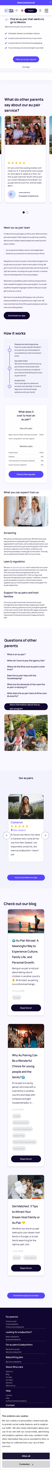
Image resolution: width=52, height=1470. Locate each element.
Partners (9, 1383)
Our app (9, 1377)
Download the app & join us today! (26, 1295)
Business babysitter (13, 1339)
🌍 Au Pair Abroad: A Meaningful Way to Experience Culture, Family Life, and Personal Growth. (25, 951)
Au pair (17, 997)
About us (9, 1371)
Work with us (10, 1385)
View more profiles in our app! (26, 877)
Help (7, 1398)
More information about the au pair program (25, 706)
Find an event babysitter (15, 1327)
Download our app (16, 315)
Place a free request (26, 474)
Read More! (26, 1007)
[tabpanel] (25, 159)
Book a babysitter (12, 1336)
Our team (9, 1380)
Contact (9, 1395)
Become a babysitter (13, 1352)
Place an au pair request (26, 59)
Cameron (17, 822)
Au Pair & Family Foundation (16, 1401)
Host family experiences (24, 1142)
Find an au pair (11, 1321)
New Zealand (19, 830)
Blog (7, 1374)
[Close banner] (50, 3)
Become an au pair (13, 1349)
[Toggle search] (16, 11)
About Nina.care (21, 1122)
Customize (24, 1464)
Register (31, 11)
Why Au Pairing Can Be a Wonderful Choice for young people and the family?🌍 (24, 1066)
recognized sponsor (17, 567)
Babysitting (19, 1135)
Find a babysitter (12, 1324)
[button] (22, 10)
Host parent (19, 1148)
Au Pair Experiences (22, 1129)
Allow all (26, 1456)
